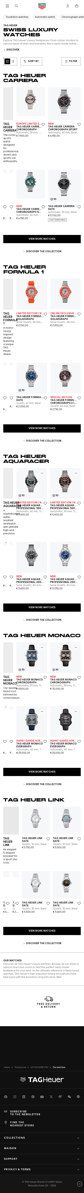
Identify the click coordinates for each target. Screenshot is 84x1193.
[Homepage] (42, 6)
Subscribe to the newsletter (25, 1113)
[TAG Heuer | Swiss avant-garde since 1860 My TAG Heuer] (42, 1080)
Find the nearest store (22, 1124)
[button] (67, 6)
